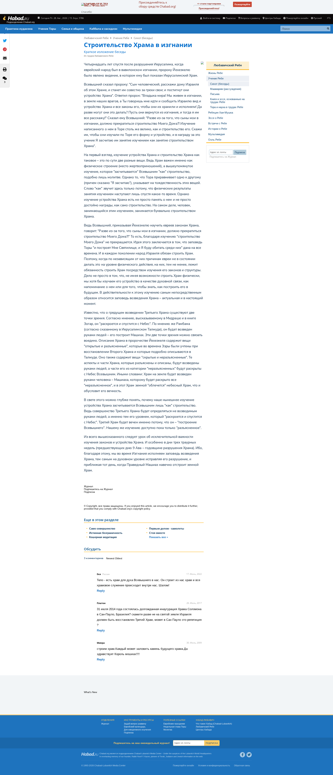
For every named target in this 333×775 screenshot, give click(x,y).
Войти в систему (211, 18)
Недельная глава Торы (174, 727)
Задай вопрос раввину (135, 724)
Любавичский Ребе (96, 38)
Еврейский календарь (134, 727)
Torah (162, 756)
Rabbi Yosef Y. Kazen (141, 756)
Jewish (180, 756)
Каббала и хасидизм (103, 29)
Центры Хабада (204, 729)
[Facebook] (242, 754)
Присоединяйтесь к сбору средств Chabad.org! (157, 4)
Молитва (167, 729)
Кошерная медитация (103, 537)
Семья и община (73, 29)
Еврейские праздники (174, 724)
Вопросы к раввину (250, 18)
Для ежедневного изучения (137, 729)
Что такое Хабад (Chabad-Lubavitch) (214, 724)
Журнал (105, 724)
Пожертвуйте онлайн (297, 18)
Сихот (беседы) (143, 38)
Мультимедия (132, 29)
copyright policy (141, 508)
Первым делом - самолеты (166, 528)
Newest (110, 558)
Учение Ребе (121, 38)
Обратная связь (242, 765)
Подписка (129, 732)
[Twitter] (249, 754)
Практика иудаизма (19, 29)
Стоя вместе (157, 532)
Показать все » (158, 537)
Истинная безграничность (105, 532)
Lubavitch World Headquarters (199, 753)
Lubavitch (145, 753)
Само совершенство (102, 528)
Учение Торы (47, 29)
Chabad (137, 753)
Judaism (169, 756)
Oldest (118, 558)
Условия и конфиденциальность (214, 765)
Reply (101, 590)
